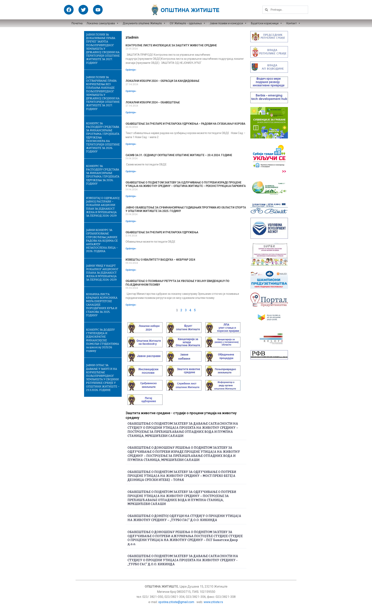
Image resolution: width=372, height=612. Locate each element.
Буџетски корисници (264, 23)
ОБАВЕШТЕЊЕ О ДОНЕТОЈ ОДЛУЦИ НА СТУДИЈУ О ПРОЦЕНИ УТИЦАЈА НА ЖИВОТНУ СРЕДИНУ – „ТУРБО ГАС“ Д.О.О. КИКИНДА (184, 518)
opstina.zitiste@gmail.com (176, 602)
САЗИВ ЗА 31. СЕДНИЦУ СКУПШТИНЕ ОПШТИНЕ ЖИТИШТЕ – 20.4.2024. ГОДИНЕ (179, 155)
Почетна (77, 23)
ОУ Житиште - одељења (186, 23)
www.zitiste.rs (214, 602)
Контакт (291, 23)
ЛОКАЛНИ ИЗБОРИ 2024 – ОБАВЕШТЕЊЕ (153, 102)
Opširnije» (131, 69)
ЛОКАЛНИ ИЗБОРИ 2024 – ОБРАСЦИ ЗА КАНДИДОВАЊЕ (162, 80)
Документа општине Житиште (142, 23)
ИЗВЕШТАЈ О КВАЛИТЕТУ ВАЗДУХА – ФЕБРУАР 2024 (160, 259)
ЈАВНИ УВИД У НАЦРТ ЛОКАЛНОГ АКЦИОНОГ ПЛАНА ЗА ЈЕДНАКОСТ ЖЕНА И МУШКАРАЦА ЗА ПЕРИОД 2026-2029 (102, 273)
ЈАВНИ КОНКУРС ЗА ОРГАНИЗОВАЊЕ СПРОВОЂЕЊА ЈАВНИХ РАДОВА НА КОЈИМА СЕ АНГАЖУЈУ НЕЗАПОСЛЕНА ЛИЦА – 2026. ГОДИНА (102, 240)
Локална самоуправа (101, 23)
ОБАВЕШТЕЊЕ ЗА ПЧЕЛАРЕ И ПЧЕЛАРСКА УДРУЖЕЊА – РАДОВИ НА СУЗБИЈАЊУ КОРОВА (185, 123)
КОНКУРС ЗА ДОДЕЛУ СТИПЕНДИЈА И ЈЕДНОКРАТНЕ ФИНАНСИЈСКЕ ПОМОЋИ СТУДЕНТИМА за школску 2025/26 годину (102, 340)
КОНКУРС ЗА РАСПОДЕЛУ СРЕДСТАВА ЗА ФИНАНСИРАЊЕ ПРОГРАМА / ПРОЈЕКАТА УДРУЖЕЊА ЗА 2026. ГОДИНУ (102, 174)
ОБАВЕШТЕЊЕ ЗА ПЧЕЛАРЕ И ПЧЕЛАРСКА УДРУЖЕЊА (162, 232)
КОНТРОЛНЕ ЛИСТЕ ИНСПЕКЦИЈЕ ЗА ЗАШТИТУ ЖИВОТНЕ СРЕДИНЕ (171, 45)
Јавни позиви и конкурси (226, 23)
